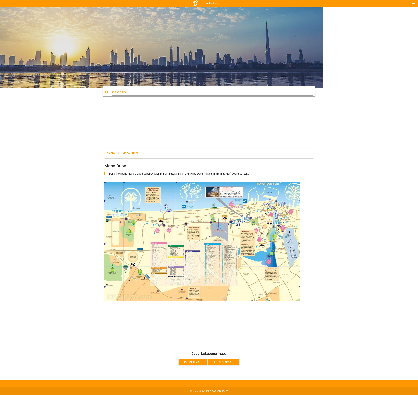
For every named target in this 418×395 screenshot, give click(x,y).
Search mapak (119, 91)
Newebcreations (219, 390)
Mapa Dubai (130, 153)
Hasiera (109, 153)
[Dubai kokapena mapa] (202, 299)
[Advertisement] (202, 125)
